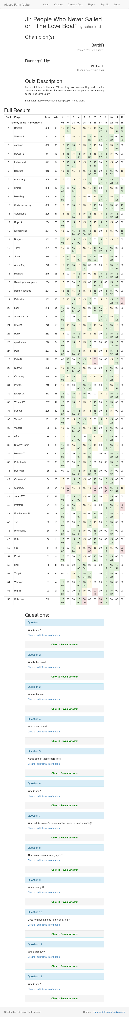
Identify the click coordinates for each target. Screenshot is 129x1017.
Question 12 (35, 976)
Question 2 (34, 654)
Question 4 (34, 719)
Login (117, 4)
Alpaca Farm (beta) (17, 4)
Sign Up (105, 4)
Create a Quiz (75, 4)
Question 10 (35, 912)
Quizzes (58, 4)
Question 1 (34, 622)
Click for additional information (44, 635)
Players (92, 4)
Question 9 (34, 880)
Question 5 (34, 751)
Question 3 (34, 687)
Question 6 (34, 783)
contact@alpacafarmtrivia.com (109, 1012)
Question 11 (35, 944)
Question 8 (34, 848)
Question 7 (34, 815)
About (46, 4)
